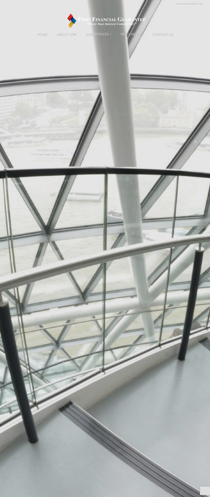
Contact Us (162, 34)
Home (42, 34)
